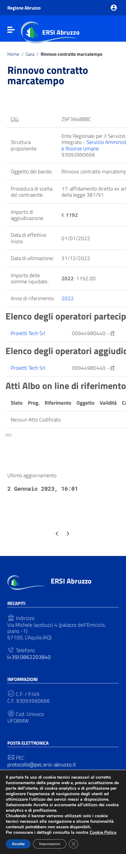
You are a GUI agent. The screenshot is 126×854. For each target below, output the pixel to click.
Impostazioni (49, 843)
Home (13, 54)
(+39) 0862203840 (29, 657)
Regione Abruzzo (24, 7)
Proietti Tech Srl (28, 333)
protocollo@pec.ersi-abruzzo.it (41, 764)
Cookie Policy (103, 832)
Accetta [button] (18, 843)
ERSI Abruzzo (61, 32)
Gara (30, 54)
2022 (67, 298)
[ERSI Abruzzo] (26, 582)
